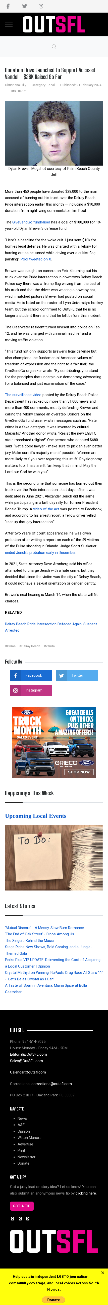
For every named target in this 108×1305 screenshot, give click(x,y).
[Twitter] (24, 6)
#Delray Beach (29, 646)
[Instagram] (41, 6)
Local (51, 85)
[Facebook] (8, 6)
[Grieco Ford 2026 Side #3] (54, 742)
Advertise (25, 1144)
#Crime (10, 646)
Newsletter (26, 1157)
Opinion (24, 1131)
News (22, 1118)
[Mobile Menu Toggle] (9, 24)
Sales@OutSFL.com (26, 1061)
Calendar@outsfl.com (28, 1072)
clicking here (86, 1193)
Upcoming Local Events (36, 816)
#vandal (50, 646)
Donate (23, 1163)
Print (21, 1150)
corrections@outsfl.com (51, 1084)
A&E (21, 1125)
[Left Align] (102, 1273)
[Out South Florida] (54, 24)
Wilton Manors (29, 1137)
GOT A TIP (21, 1206)
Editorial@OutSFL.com (28, 1054)
